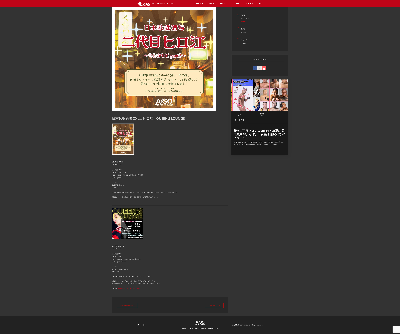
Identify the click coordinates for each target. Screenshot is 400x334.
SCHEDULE (198, 3)
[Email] (264, 68)
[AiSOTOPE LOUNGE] (200, 323)
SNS (260, 3)
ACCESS (235, 3)
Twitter (138, 325)
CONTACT (249, 3)
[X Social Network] (259, 68)
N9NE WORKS (243, 131)
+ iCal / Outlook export (214, 305)
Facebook (141, 325)
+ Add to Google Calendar (127, 305)
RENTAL (223, 3)
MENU (211, 3)
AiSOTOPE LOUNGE (245, 325)
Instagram (143, 325)
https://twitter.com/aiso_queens (129, 288)
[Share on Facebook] (255, 68)
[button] (276, 87)
